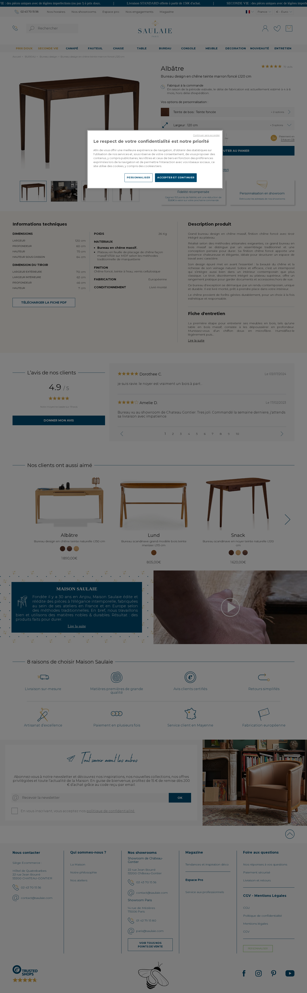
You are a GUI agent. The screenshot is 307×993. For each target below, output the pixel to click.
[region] (155, 159)
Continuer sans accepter (206, 135)
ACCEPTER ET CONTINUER (175, 177)
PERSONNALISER (138, 177)
